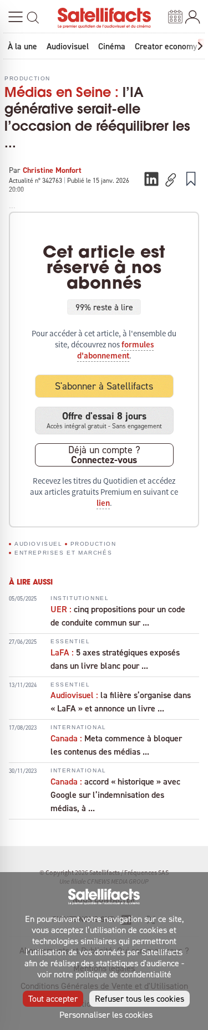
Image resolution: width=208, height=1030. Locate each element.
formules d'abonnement (115, 350)
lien (103, 503)
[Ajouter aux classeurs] (190, 178)
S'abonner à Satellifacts (104, 386)
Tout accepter (53, 998)
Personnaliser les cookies (106, 1014)
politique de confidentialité (123, 974)
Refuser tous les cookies (139, 998)
